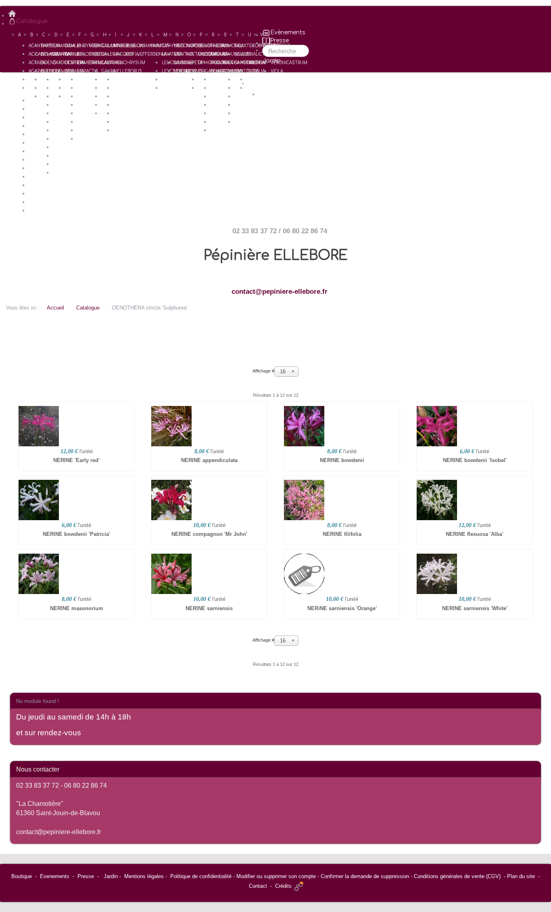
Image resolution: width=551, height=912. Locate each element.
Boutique (21, 876)
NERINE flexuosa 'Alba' (474, 534)
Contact (258, 886)
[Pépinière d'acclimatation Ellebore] (279, 13)
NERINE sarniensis (209, 608)
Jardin (111, 876)
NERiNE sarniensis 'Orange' (342, 608)
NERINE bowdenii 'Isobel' (475, 460)
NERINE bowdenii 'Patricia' (76, 534)
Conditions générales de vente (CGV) (457, 876)
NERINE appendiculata (209, 460)
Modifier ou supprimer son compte (276, 876)
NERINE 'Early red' (76, 460)
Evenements (54, 876)
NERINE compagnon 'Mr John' (209, 534)
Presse (85, 876)
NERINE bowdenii (342, 460)
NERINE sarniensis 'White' (474, 608)
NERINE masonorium (76, 608)
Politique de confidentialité (201, 876)
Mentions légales (144, 876)
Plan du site (521, 876)
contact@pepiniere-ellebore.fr (280, 291)
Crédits (283, 886)
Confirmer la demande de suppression (365, 876)
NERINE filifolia (342, 534)
